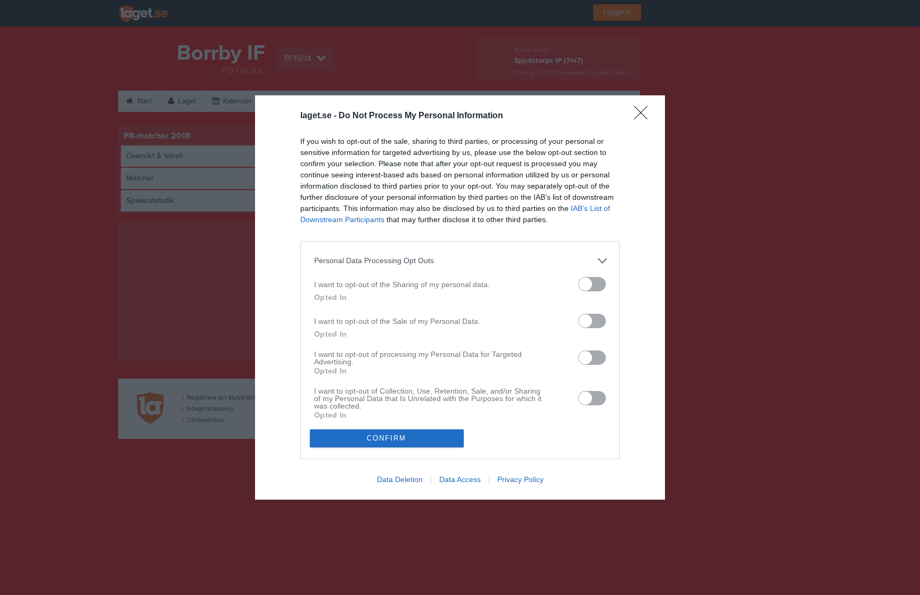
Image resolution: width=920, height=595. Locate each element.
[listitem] (460, 260)
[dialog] (460, 297)
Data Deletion (400, 479)
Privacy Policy (520, 479)
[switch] (592, 284)
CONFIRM (386, 438)
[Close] (644, 116)
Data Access (460, 479)
